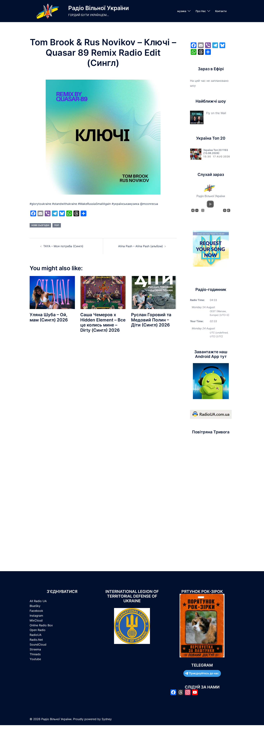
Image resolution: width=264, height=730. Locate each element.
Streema (35, 649)
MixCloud (36, 620)
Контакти (220, 11)
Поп (56, 225)
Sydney (107, 719)
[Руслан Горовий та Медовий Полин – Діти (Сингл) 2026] (153, 292)
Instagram (36, 615)
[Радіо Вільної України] (48, 11)
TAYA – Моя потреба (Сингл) (63, 246)
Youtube (35, 659)
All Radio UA (38, 601)
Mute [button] (192, 210)
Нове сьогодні (40, 225)
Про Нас (201, 11)
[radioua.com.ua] (211, 414)
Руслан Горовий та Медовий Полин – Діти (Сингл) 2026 (151, 320)
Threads (35, 654)
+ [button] (224, 210)
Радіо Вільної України (98, 7)
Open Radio (37, 630)
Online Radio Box (41, 625)
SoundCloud (38, 644)
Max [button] (228, 210)
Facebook (36, 610)
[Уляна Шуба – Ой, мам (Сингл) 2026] (52, 292)
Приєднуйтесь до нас (204, 673)
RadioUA (35, 635)
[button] (210, 204)
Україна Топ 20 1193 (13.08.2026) (215, 151)
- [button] (196, 210)
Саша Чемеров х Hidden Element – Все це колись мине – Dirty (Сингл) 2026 (103, 322)
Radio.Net (36, 639)
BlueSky (35, 606)
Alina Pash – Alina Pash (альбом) (140, 246)
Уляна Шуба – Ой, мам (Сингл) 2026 (49, 317)
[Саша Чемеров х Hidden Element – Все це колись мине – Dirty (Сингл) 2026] (103, 292)
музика (181, 11)
